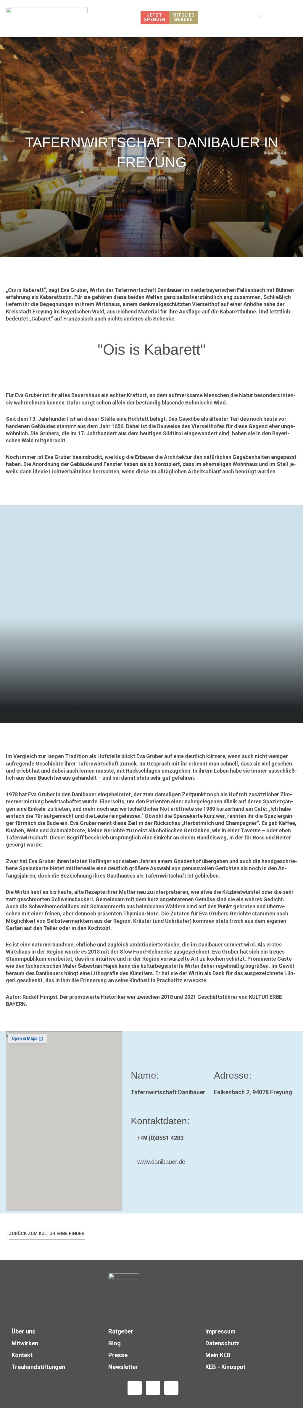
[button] (260, 16)
